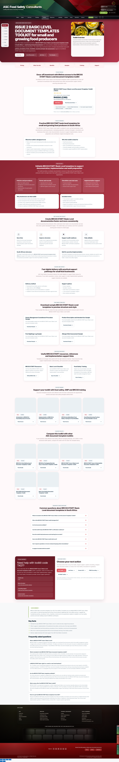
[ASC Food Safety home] (22, 749)
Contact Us (21, 713)
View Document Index (70, 102)
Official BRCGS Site (32, 375)
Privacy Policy (84, 716)
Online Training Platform (65, 715)
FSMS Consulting (93, 570)
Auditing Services (43, 715)
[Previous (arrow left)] (1, 761)
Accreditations (63, 719)
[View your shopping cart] (100, 17)
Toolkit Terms (84, 715)
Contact (82, 17)
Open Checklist (55, 375)
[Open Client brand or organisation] (31, 731)
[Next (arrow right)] (4, 761)
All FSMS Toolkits (62, 574)
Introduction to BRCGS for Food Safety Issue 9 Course (23, 418)
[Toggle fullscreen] (4, 759)
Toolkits (44, 17)
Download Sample (32, 326)
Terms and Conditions (86, 713)
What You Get (37, 65)
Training (37, 17)
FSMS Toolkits (63, 716)
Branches (77, 17)
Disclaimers (84, 718)
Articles (66, 17)
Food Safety (91, 17)
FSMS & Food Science (44, 718)
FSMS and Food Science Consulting (25, 590)
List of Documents (31, 55)
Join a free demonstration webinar (25, 585)
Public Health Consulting (44, 719)
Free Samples (53, 55)
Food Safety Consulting (44, 713)
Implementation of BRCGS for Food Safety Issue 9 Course (46, 418)
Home (17, 17)
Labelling (60, 17)
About (22, 17)
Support (97, 65)
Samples (67, 65)
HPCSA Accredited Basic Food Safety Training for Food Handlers (69, 418)
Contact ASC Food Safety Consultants (25, 595)
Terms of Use (19, 757)
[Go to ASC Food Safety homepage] (113, 3)
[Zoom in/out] (1, 759)
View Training (79, 377)
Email (92, 749)
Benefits (52, 65)
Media (20, 718)
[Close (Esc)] (10, 759)
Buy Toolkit (61, 570)
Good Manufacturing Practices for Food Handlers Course (92, 418)
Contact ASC (81, 570)
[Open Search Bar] (103, 17)
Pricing (22, 65)
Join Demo (43, 55)
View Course (26, 421)
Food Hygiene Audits (43, 716)
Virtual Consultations (23, 716)
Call (87, 749)
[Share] (7, 759)
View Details (26, 467)
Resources (52, 17)
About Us (20, 715)
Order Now (19, 55)
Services (29, 17)
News (71, 17)
